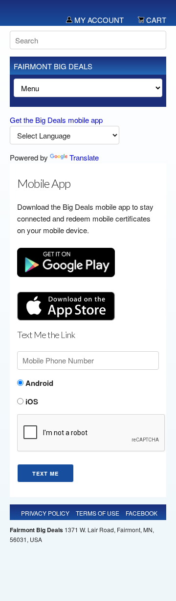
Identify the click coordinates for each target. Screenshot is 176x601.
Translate (84, 157)
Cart (155, 20)
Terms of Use (97, 513)
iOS (30, 401)
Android (38, 383)
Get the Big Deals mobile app (56, 120)
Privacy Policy (45, 513)
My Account (98, 20)
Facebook (141, 513)
